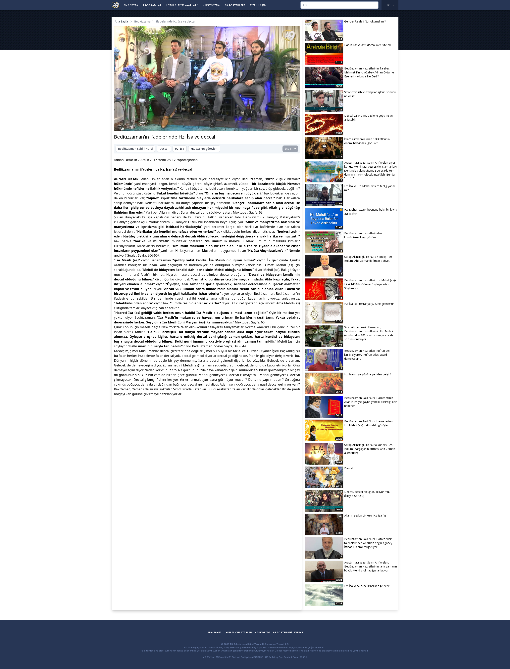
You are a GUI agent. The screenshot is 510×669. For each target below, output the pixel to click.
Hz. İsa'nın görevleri (204, 148)
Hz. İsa (179, 148)
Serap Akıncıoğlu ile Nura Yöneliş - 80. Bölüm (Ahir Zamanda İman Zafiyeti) (368, 259)
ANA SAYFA (131, 5)
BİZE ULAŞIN (258, 5)
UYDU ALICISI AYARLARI (182, 5)
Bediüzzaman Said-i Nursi (135, 148)
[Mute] (127, 126)
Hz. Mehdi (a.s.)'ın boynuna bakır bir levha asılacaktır (370, 211)
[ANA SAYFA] (116, 5)
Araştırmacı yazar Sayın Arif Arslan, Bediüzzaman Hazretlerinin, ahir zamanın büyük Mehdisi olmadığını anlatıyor (370, 566)
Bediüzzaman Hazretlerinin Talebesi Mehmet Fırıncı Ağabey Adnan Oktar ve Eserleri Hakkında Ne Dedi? (369, 72)
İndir (288, 148)
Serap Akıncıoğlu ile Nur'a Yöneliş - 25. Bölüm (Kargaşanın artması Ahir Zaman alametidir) (369, 449)
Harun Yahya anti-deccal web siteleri (367, 45)
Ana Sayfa (121, 21)
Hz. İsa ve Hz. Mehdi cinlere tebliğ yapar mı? (369, 188)
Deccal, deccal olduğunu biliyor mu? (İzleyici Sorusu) (367, 494)
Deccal (164, 148)
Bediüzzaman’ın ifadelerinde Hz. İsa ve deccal (164, 21)
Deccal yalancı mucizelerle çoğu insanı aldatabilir (368, 117)
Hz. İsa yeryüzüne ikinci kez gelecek (366, 586)
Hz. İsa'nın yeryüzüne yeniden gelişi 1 (367, 374)
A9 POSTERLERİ (235, 5)
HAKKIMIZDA (211, 5)
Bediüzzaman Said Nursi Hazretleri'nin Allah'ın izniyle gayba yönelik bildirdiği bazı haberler (370, 402)
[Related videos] (119, 31)
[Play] (121, 126)
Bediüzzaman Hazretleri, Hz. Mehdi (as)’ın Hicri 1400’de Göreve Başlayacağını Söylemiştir (370, 284)
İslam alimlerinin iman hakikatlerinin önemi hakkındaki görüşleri (367, 141)
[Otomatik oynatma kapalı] (257, 126)
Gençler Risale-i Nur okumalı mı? (365, 21)
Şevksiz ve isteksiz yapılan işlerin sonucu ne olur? (370, 94)
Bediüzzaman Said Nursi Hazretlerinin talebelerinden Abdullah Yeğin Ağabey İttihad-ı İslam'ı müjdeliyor (368, 543)
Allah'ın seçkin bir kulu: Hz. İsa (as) (365, 515)
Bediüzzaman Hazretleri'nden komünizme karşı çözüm (363, 235)
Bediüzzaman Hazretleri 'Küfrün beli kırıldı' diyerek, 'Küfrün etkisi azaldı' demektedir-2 (367, 354)
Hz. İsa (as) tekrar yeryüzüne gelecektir (369, 304)
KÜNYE (298, 632)
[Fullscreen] (293, 126)
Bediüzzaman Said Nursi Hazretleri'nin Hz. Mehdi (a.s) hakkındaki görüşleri (368, 423)
